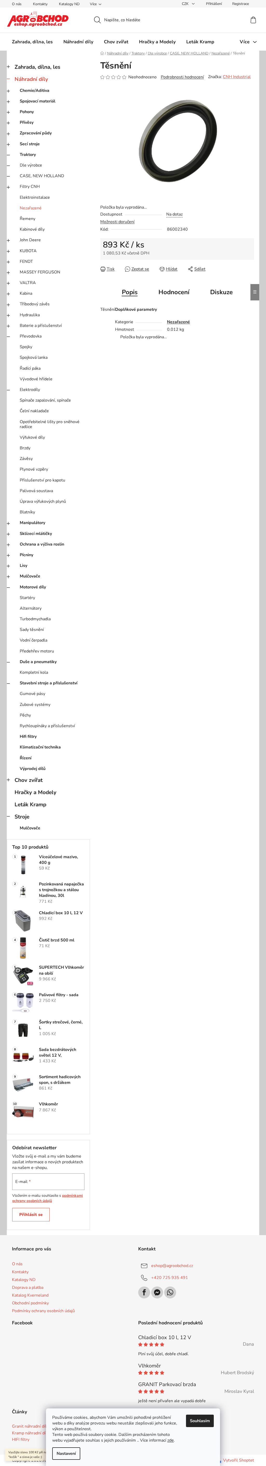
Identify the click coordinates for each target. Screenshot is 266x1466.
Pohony (27, 112)
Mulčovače (30, 576)
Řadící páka (30, 368)
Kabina (26, 293)
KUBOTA (28, 251)
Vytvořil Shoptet (238, 1460)
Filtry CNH (30, 186)
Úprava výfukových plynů (43, 501)
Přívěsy (27, 122)
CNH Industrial (237, 77)
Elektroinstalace (35, 197)
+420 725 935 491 (169, 1278)
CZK (186, 3)
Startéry (27, 598)
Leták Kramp (30, 804)
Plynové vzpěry (34, 469)
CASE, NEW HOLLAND (42, 176)
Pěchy (25, 715)
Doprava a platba (27, 1287)
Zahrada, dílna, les (37, 67)
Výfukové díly (32, 437)
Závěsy (26, 459)
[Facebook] (144, 1292)
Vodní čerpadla (33, 640)
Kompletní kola (34, 672)
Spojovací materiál (37, 101)
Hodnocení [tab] (173, 292)
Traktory (28, 154)
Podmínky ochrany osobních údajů (43, 1311)
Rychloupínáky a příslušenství (47, 726)
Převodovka (31, 336)
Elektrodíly (30, 390)
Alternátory (31, 608)
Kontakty (40, 4)
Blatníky (27, 512)
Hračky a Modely (35, 792)
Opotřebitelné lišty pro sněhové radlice (49, 424)
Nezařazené (31, 208)
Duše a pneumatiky (38, 662)
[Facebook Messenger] (157, 1292)
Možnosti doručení (117, 222)
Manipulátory (32, 523)
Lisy (23, 565)
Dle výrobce (31, 165)
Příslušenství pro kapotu (42, 480)
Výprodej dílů (32, 769)
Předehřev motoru (37, 651)
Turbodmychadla (35, 619)
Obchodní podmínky (30, 1303)
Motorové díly (33, 587)
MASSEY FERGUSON (40, 272)
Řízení (25, 758)
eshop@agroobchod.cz (172, 1266)
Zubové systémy (35, 704)
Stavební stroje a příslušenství (48, 683)
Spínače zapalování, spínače (45, 400)
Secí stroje (30, 144)
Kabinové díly (32, 229)
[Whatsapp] (170, 1292)
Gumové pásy (32, 694)
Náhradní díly (31, 79)
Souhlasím (200, 1421)
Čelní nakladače (34, 411)
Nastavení (66, 1453)
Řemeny (27, 219)
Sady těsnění (32, 629)
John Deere (30, 240)
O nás (17, 4)
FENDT (26, 261)
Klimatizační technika (40, 747)
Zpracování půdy (36, 133)
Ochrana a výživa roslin (42, 544)
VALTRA (28, 283)
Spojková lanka (34, 357)
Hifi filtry (28, 736)
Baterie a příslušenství (41, 325)
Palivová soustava (36, 491)
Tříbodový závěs (35, 304)
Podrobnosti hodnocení (182, 77)
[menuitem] (32, 42)
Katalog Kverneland (30, 1295)
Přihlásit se (31, 1214)
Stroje (22, 816)
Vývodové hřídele (36, 379)
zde (170, 1440)
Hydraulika (30, 315)
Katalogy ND (69, 4)
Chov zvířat (29, 780)
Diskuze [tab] (221, 292)
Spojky (26, 347)
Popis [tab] (130, 292)
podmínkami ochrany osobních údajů (47, 1198)
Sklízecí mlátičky (36, 533)
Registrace (240, 3)
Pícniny (26, 555)
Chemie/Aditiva (34, 90)
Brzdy (25, 448)
